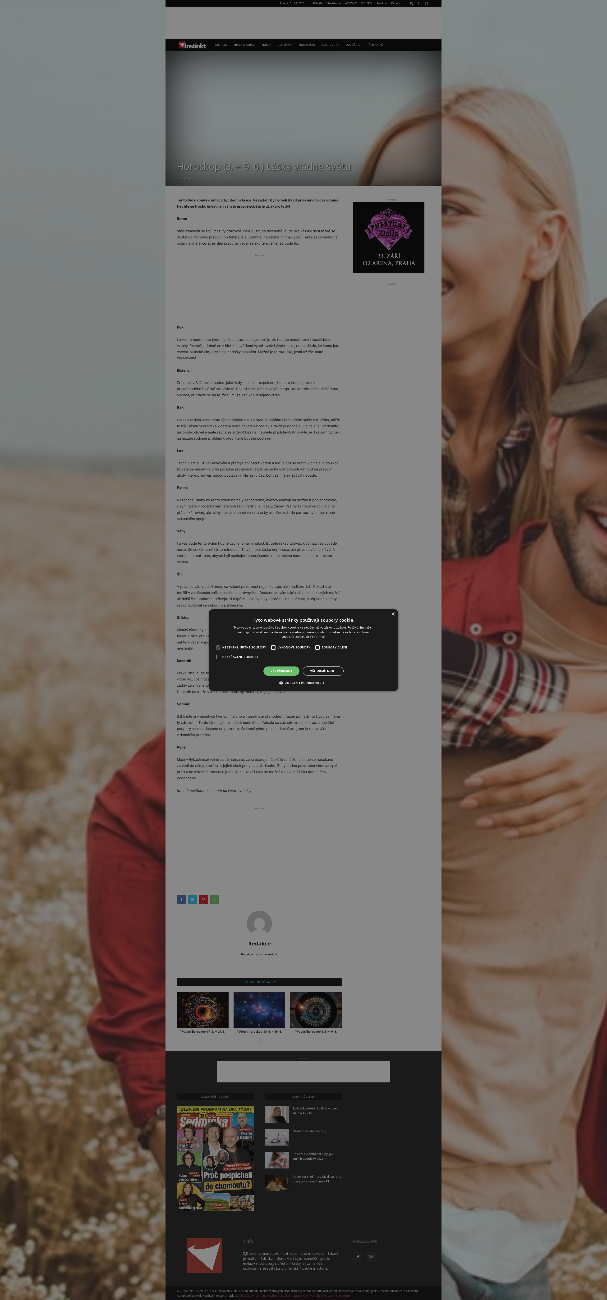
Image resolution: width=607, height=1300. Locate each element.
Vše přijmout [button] (281, 671)
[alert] (303, 650)
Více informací (315, 637)
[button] (303, 682)
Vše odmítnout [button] (323, 671)
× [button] (393, 614)
